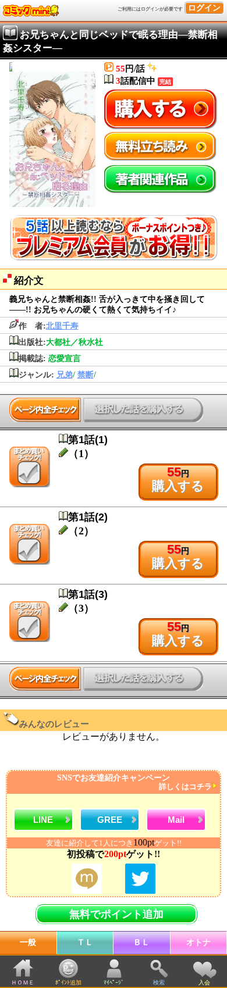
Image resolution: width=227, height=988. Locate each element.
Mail (176, 820)
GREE (109, 820)
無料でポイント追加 (116, 914)
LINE (43, 820)
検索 (159, 982)
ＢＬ (141, 942)
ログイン (204, 7)
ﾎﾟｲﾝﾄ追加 (68, 982)
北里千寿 (62, 326)
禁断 (85, 374)
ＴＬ (85, 942)
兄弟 (64, 374)
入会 (204, 982)
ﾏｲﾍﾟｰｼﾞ (114, 982)
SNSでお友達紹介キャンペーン (134, 782)
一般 (28, 942)
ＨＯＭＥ (22, 982)
